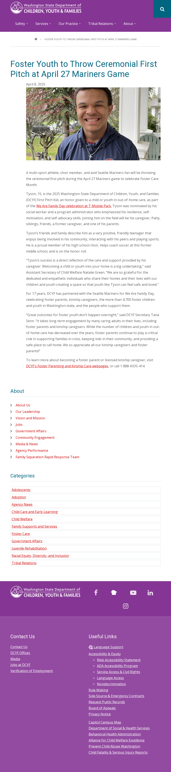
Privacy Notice (100, 714)
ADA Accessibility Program (117, 666)
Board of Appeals (102, 708)
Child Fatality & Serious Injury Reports (118, 752)
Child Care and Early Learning (35, 511)
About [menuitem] (126, 25)
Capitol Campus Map (105, 722)
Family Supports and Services (34, 526)
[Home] (45, 7)
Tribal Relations (24, 563)
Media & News (27, 444)
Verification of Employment (31, 671)
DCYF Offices (20, 653)
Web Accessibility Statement (119, 660)
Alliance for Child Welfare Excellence (117, 740)
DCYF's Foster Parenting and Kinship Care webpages (67, 366)
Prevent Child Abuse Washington (114, 746)
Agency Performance (32, 450)
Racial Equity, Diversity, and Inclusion (40, 555)
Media (15, 659)
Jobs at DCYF (20, 664)
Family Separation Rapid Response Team (47, 457)
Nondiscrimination (111, 684)
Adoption (19, 497)
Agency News (22, 504)
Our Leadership (28, 411)
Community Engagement (35, 437)
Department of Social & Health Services (119, 728)
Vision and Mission (30, 418)
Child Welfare (22, 519)
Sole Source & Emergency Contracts (116, 696)
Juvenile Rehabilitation (29, 548)
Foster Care (21, 533)
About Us (23, 405)
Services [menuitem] (39, 25)
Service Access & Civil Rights (118, 672)
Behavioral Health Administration (115, 734)
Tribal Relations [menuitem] (98, 25)
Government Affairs (31, 431)
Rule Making (98, 690)
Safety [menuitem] (18, 25)
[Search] (162, 9)
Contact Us (19, 646)
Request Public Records (107, 702)
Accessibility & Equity (105, 654)
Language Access (110, 678)
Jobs (19, 424)
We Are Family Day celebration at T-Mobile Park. (74, 206)
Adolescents (21, 489)
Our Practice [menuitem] (66, 25)
